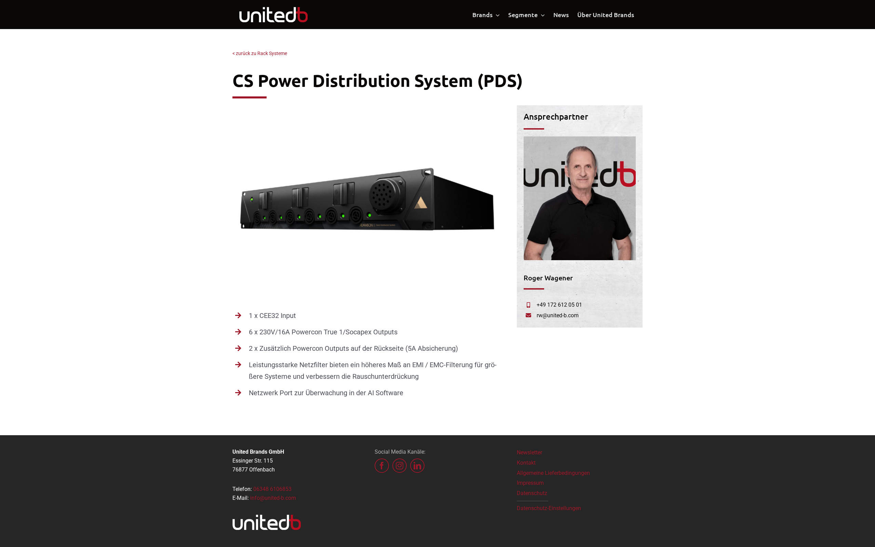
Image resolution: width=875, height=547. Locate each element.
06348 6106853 (272, 489)
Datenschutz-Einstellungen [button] (549, 508)
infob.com (273, 498)
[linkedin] (417, 465)
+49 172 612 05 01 (559, 305)
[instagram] (399, 465)
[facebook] (382, 465)
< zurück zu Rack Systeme (259, 53)
